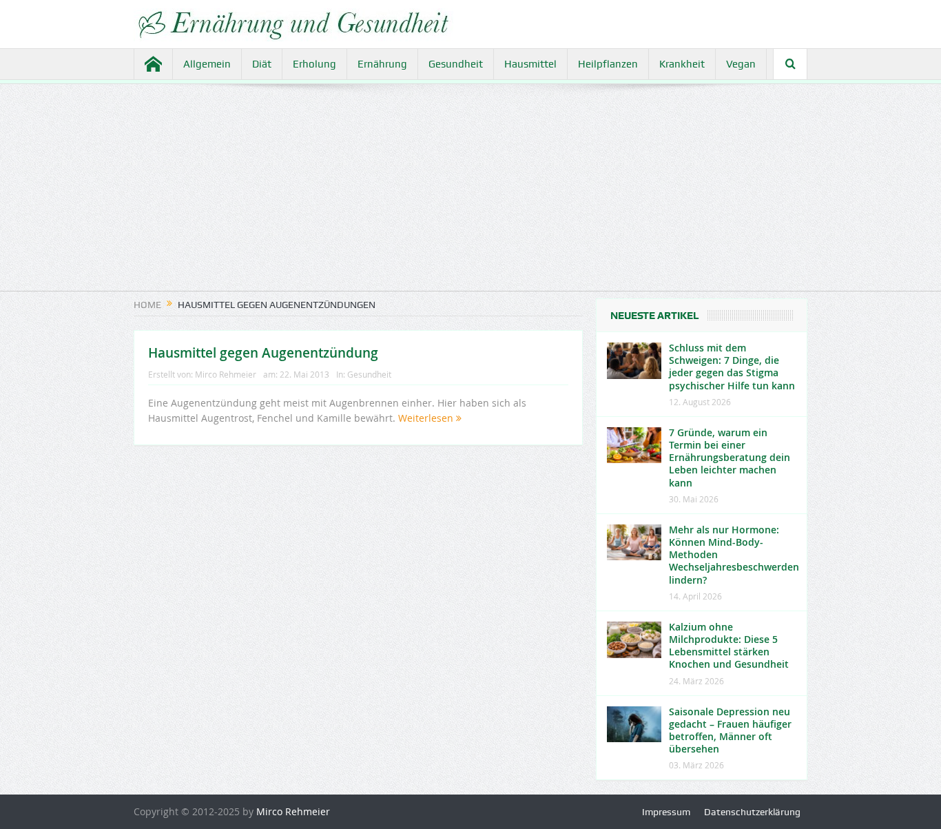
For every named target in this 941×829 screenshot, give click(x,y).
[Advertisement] (470, 194)
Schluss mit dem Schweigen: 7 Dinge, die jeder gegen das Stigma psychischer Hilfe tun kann (732, 366)
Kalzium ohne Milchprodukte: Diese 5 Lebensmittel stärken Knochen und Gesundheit (729, 645)
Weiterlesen (427, 417)
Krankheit (682, 64)
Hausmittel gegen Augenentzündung (263, 353)
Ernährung (382, 64)
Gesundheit (455, 64)
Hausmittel (530, 64)
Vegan (741, 64)
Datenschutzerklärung (752, 811)
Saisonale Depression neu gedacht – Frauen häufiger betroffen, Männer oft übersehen (730, 730)
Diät (261, 64)
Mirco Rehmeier (225, 374)
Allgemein (207, 64)
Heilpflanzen (608, 64)
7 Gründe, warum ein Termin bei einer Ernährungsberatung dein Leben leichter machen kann (729, 457)
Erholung (314, 64)
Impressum (666, 811)
